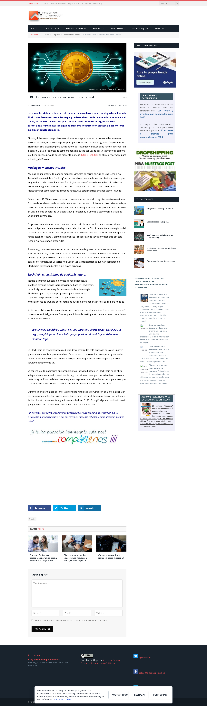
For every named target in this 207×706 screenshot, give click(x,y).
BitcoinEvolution (89, 154)
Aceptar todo (120, 695)
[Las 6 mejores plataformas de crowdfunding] (139, 236)
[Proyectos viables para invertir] (139, 210)
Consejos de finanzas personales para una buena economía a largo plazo (43, 558)
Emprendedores (74, 28)
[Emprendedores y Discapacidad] (139, 263)
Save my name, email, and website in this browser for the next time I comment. (71, 620)
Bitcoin (32, 519)
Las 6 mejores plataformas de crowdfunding (160, 236)
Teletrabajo (138, 28)
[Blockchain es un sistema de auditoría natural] (77, 67)
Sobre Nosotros (35, 655)
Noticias (159, 28)
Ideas (34, 28)
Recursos (51, 28)
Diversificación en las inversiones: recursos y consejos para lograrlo (75, 558)
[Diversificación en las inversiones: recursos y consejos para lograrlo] (77, 543)
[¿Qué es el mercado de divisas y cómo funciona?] (111, 543)
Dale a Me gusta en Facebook (152, 673)
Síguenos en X (144, 657)
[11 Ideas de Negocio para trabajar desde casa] (139, 249)
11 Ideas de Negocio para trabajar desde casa (161, 249)
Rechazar (139, 695)
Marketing (117, 28)
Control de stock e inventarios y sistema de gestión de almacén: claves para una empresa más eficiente (74, 3)
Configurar (160, 695)
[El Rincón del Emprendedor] (45, 16)
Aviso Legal (33, 662)
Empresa (97, 28)
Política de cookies (48, 662)
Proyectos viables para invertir (160, 208)
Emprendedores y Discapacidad (161, 261)
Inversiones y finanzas (117, 105)
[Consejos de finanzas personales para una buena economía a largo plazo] (43, 543)
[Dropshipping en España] (139, 223)
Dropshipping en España (158, 222)
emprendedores (36, 105)
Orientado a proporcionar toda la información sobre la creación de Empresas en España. (154, 334)
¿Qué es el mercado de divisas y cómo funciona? (111, 556)
